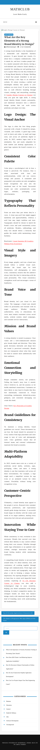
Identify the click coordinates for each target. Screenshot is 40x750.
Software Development (12, 720)
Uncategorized (10, 724)
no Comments (26, 47)
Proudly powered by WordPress (14, 743)
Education (9, 34)
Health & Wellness (11, 713)
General (8, 709)
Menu (5, 22)
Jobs (7, 717)
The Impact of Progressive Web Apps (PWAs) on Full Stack (19, 619)
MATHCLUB (20, 9)
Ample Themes (21, 744)
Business (8, 701)
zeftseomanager (11, 47)
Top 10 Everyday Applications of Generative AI (18, 613)
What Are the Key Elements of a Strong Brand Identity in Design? (19, 41)
